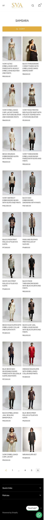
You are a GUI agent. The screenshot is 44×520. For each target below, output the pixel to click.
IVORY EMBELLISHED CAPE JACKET (10, 448)
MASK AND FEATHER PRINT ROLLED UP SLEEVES (29, 240)
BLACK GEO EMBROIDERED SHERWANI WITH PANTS (31, 197)
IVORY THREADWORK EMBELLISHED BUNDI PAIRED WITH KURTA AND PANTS (29, 156)
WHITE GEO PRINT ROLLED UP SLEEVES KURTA (10, 281)
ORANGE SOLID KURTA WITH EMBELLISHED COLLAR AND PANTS (30, 366)
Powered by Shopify (10, 505)
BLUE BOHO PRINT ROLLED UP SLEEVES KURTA (29, 409)
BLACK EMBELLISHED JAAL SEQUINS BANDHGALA (10, 409)
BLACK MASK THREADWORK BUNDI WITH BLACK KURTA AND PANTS (30, 282)
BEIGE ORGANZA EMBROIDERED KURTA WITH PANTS (10, 155)
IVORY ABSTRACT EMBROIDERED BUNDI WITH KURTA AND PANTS (10, 198)
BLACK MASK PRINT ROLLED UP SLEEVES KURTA (10, 240)
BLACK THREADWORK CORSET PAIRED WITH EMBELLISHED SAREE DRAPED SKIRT (30, 66)
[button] (3, 5)
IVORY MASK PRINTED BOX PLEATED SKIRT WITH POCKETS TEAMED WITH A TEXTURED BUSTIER (30, 112)
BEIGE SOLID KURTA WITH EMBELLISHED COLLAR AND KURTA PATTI (9, 324)
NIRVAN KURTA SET (29, 447)
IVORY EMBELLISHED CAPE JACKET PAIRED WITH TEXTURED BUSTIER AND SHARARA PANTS (11, 112)
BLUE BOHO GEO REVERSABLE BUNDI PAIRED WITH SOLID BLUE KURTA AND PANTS (11, 367)
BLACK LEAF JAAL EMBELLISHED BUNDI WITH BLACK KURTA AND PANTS (29, 324)
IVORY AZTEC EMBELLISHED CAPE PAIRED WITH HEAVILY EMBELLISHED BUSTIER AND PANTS (10, 67)
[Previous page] (5, 463)
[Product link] (11, 57)
